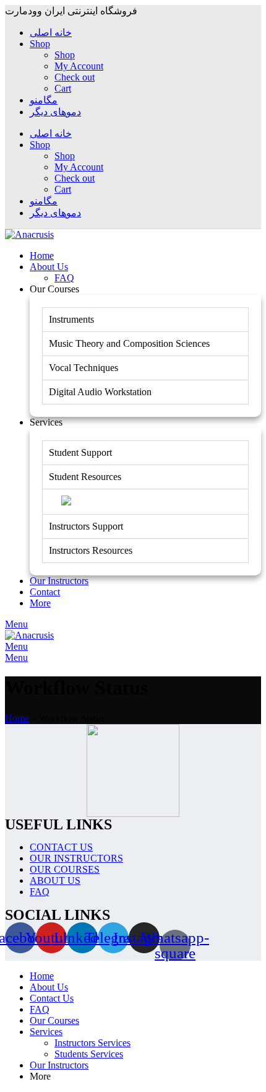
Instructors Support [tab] (86, 526)
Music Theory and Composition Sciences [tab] (129, 343)
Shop (64, 55)
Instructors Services (92, 1042)
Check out (74, 77)
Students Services (88, 1054)
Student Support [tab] (80, 452)
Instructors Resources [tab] (90, 550)
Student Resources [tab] (85, 476)
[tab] (145, 501)
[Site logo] (29, 234)
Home (17, 718)
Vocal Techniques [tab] (83, 367)
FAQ (64, 278)
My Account (78, 66)
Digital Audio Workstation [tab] (100, 392)
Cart (62, 88)
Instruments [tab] (71, 319)
